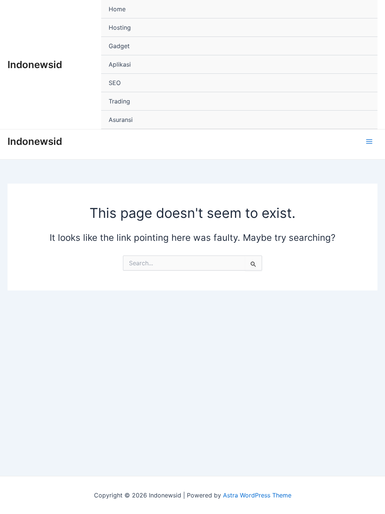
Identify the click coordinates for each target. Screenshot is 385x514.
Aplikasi (120, 64)
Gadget (119, 46)
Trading (119, 101)
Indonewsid (35, 64)
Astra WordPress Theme (257, 495)
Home (117, 9)
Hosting (120, 27)
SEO (115, 83)
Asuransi (121, 119)
